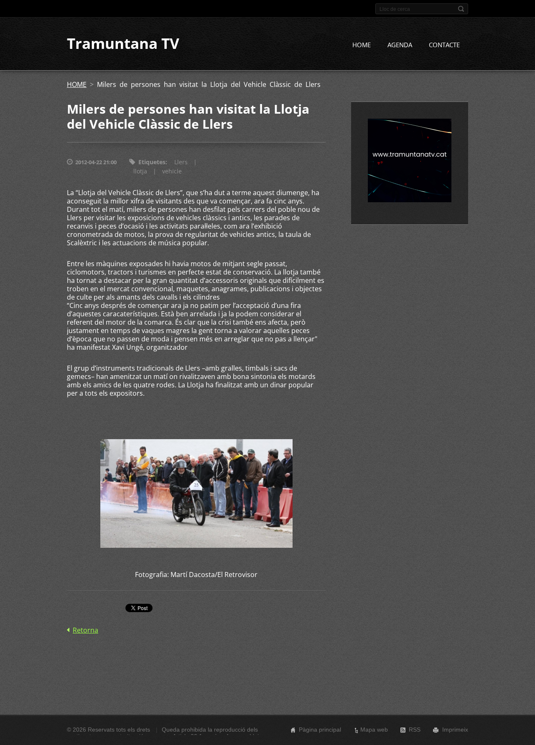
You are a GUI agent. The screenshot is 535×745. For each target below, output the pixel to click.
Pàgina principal (320, 729)
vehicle (172, 171)
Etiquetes (152, 162)
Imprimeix (455, 729)
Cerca (461, 8)
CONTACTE (444, 45)
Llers (181, 162)
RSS (414, 729)
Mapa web (374, 729)
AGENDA (399, 45)
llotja (140, 171)
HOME (361, 45)
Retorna (85, 630)
